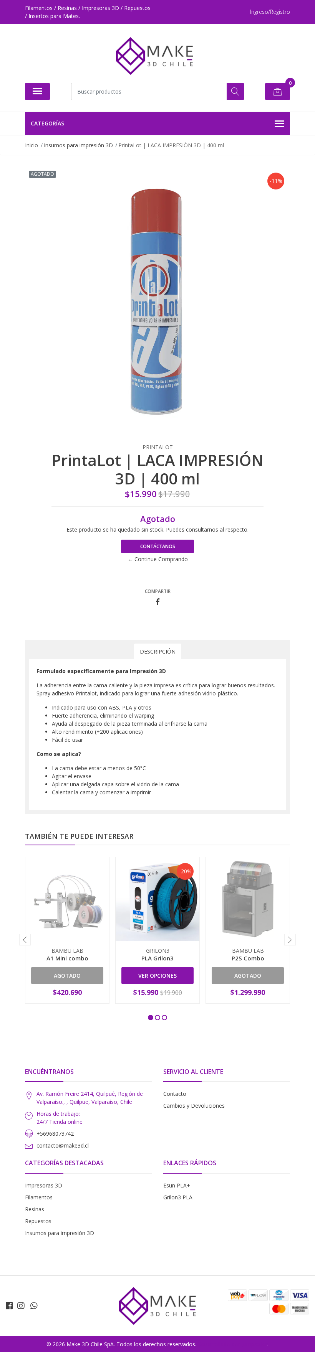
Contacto (174, 1093)
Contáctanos (157, 546)
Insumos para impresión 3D (59, 1233)
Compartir (158, 591)
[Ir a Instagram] (20, 1305)
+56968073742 (55, 1133)
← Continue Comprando (158, 559)
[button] (150, 1017)
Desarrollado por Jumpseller (232, 1344)
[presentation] (25, 939)
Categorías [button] (47, 123)
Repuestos (38, 1221)
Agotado (67, 975)
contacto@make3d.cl (62, 1145)
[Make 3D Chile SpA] (154, 56)
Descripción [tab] (158, 651)
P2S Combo (248, 958)
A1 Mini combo (67, 958)
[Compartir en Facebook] (157, 602)
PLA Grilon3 (157, 958)
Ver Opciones (157, 975)
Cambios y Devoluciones (194, 1105)
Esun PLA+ (176, 1185)
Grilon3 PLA (177, 1197)
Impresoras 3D (43, 1185)
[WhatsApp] (34, 1305)
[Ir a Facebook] (9, 1305)
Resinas (34, 1209)
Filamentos (39, 1197)
